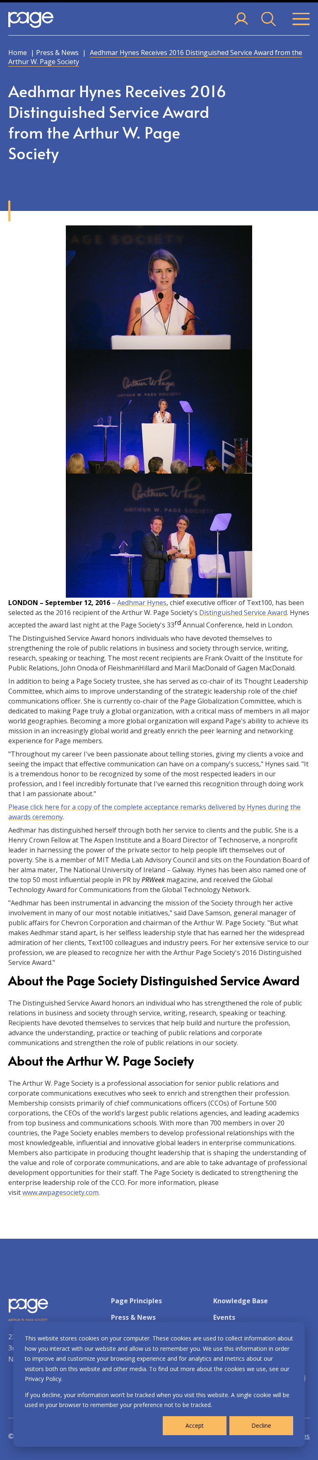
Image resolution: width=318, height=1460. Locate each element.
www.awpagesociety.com (60, 1192)
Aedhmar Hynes (141, 602)
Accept (195, 1425)
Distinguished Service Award (243, 612)
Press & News (57, 52)
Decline (261, 1425)
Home (17, 52)
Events (224, 1317)
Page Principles (136, 1300)
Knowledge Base (240, 1300)
